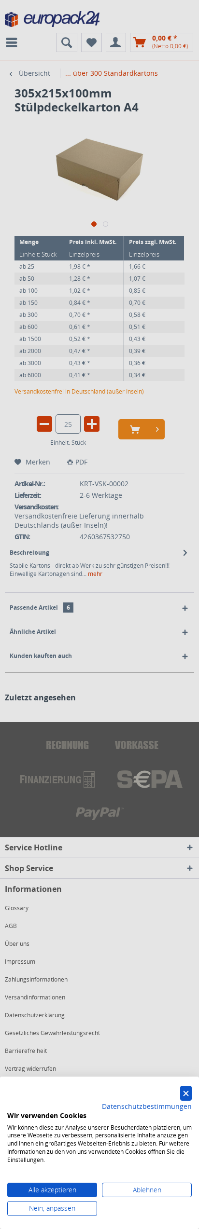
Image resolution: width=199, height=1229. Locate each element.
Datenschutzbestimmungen (147, 1106)
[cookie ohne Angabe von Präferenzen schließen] (186, 1093)
